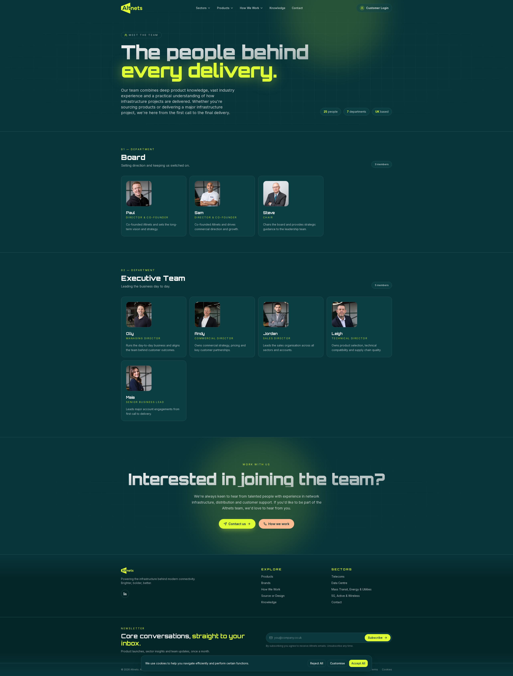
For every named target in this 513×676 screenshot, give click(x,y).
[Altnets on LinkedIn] (125, 594)
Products (223, 8)
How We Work (249, 8)
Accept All (358, 663)
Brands (266, 583)
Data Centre (339, 583)
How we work (278, 524)
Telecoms (337, 576)
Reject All (316, 663)
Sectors (201, 8)
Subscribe (375, 637)
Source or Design (273, 595)
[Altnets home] (131, 8)
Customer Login (377, 8)
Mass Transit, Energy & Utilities (351, 589)
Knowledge (277, 8)
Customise (337, 663)
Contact (297, 8)
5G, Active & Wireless (345, 595)
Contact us (237, 524)
